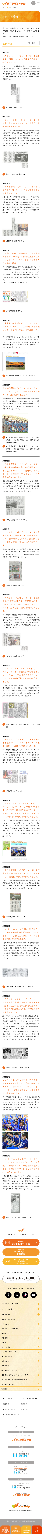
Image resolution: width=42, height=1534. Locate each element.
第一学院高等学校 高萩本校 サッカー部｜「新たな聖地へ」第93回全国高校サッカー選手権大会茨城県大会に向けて (22, 440)
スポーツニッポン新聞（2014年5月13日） (19, 1217)
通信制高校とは (7, 1356)
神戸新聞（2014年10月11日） (15, 656)
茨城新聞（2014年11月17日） (15, 585)
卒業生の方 (5, 1366)
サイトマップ (7, 1398)
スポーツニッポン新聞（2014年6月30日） (20, 987)
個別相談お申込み (8, 1384)
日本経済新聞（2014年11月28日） (17, 520)
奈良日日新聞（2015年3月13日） (16, 174)
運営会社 (6, 1404)
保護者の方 (5, 1333)
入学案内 (5, 1342)
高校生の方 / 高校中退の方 (11, 1329)
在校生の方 (5, 1361)
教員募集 (24, 1404)
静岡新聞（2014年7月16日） (15, 791)
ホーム (5, 8)
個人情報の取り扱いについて (11, 1415)
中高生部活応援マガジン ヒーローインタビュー (22, 376)
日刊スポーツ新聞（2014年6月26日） (18, 1067)
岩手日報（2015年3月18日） (15, 107)
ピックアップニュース (9, 1352)
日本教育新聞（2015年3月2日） (16, 311)
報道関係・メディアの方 (10, 1370)
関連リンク (25, 1409)
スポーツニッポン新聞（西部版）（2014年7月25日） (22, 725)
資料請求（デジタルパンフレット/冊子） (16, 1375)
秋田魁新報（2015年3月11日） (16, 241)
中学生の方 (5, 1324)
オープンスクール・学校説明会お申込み (15, 1380)
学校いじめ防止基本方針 (29, 1398)
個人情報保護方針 (9, 1409)
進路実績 (5, 1338)
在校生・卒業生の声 (8, 1319)
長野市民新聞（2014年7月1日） (16, 917)
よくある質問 (6, 1347)
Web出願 (4, 1389)
